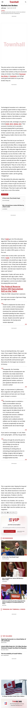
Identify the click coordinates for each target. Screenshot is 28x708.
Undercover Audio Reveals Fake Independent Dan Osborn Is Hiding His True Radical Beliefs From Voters (13, 602)
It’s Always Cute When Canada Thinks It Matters (13, 696)
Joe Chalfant (4, 581)
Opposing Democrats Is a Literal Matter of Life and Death (13, 640)
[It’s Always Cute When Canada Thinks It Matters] (14, 687)
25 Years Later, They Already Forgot (10, 557)
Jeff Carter (3, 8)
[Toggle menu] (2, 2)
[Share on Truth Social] (5, 513)
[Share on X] (2, 513)
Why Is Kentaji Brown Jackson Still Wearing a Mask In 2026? (12, 579)
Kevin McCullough (5, 558)
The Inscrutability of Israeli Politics (11, 654)
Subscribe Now (20, 531)
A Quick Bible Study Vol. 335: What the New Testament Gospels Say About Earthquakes (14, 647)
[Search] (25, 1)
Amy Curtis (4, 605)
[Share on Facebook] (8, 513)
